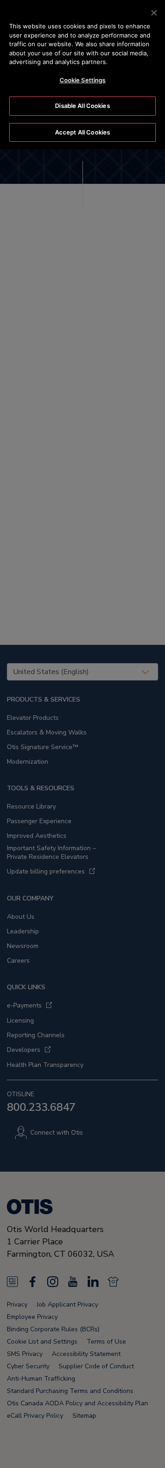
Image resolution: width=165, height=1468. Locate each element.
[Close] (154, 13)
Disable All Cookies (82, 105)
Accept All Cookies (82, 132)
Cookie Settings (83, 80)
